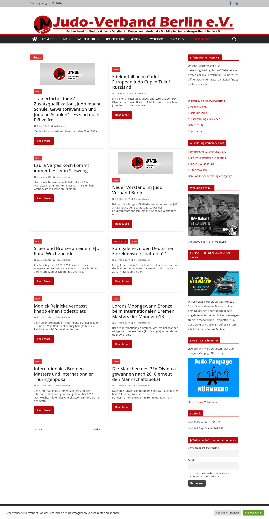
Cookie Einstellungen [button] (227, 512)
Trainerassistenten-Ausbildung (207, 158)
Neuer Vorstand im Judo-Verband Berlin (138, 189)
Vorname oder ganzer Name (203, 447)
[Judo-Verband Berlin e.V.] (135, 17)
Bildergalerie (120, 241)
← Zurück (36, 429)
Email (191, 460)
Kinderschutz (115, 39)
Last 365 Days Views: (201, 428)
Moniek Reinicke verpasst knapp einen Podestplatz (60, 308)
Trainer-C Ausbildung (201, 164)
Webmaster (60, 126)
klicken (203, 84)
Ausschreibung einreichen (204, 119)
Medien (135, 39)
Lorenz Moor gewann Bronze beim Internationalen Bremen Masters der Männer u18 (143, 311)
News (37, 91)
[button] (55, 39)
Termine (47, 39)
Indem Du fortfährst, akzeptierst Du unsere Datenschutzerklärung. (209, 475)
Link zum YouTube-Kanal (203, 402)
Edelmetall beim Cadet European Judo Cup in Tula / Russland (141, 81)
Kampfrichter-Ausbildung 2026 (207, 151)
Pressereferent (140, 93)
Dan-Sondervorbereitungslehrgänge (210, 176)
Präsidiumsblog (197, 113)
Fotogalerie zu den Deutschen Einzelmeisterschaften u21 (143, 251)
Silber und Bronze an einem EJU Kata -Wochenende (67, 251)
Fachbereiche (86, 39)
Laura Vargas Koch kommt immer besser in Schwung (61, 167)
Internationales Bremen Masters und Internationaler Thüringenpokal (63, 374)
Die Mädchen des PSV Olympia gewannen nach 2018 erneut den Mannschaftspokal (144, 374)
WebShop (156, 39)
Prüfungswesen (197, 170)
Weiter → (99, 429)
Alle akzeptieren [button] (253, 512)
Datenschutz (195, 125)
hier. (223, 329)
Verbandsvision (197, 107)
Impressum (195, 131)
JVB (65, 39)
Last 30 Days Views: (200, 422)
